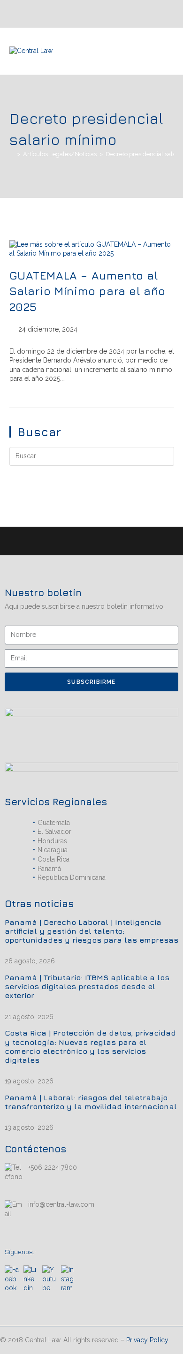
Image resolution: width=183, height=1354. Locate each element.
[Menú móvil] (171, 51)
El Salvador (54, 831)
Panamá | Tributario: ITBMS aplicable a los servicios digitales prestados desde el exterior (87, 986)
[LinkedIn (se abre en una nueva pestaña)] (146, 13)
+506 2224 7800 (52, 1167)
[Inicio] (11, 154)
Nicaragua (53, 850)
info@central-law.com (61, 1204)
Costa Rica (53, 859)
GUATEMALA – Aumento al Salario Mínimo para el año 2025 (87, 291)
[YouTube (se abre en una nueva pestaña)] (136, 13)
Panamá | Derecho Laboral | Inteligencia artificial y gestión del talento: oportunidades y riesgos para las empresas (91, 931)
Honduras (52, 841)
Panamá (49, 868)
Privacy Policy (147, 1340)
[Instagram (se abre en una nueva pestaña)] (157, 13)
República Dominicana (72, 877)
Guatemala (54, 822)
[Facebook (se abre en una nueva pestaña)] (168, 13)
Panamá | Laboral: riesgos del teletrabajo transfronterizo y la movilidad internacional (91, 1102)
